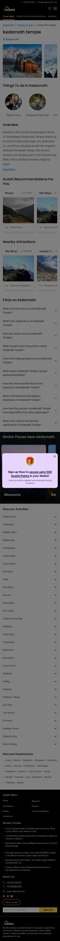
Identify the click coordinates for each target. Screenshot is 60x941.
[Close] (54, 456)
